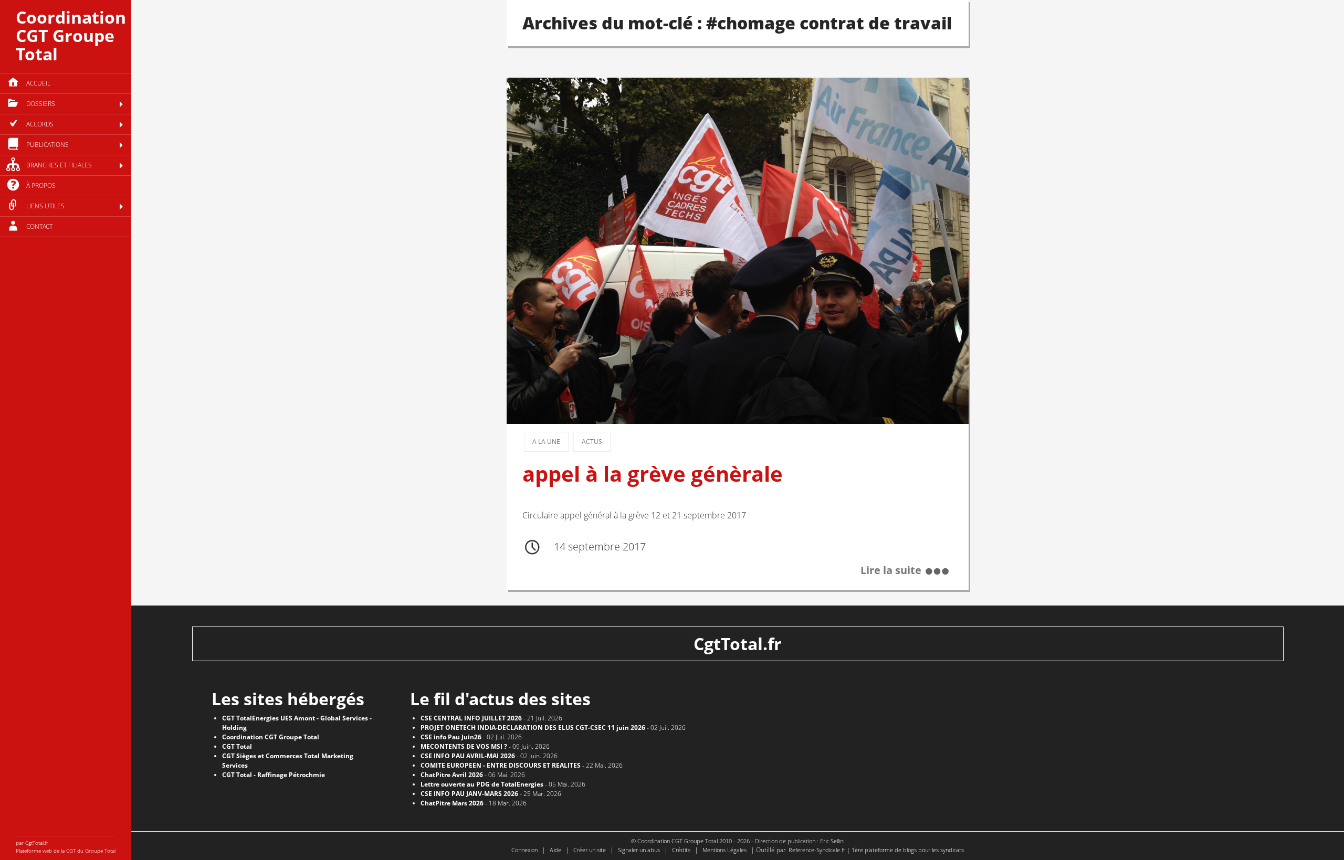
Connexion (524, 850)
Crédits (681, 850)
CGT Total (237, 746)
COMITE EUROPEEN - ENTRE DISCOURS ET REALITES (501, 765)
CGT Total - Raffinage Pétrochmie (273, 774)
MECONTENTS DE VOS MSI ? (464, 746)
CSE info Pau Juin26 (451, 736)
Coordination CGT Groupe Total (71, 35)
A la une (546, 441)
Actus (592, 441)
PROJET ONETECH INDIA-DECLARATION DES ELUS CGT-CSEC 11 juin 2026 (533, 727)
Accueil (38, 83)
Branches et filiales (59, 165)
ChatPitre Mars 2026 (452, 803)
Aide (555, 850)
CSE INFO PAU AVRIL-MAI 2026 (468, 755)
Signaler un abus (639, 850)
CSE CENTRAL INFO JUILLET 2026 (471, 718)
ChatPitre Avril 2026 (452, 774)
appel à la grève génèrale (652, 473)
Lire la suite (890, 570)
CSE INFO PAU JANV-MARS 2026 (469, 793)
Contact (39, 226)
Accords (40, 124)
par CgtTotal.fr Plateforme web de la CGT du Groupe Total (66, 846)
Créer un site (589, 850)
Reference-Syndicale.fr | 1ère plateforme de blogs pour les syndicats (876, 850)
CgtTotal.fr (738, 643)
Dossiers (40, 103)
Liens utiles (45, 205)
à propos (41, 185)
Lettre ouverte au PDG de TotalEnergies (482, 784)
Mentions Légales (724, 850)
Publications (47, 144)
